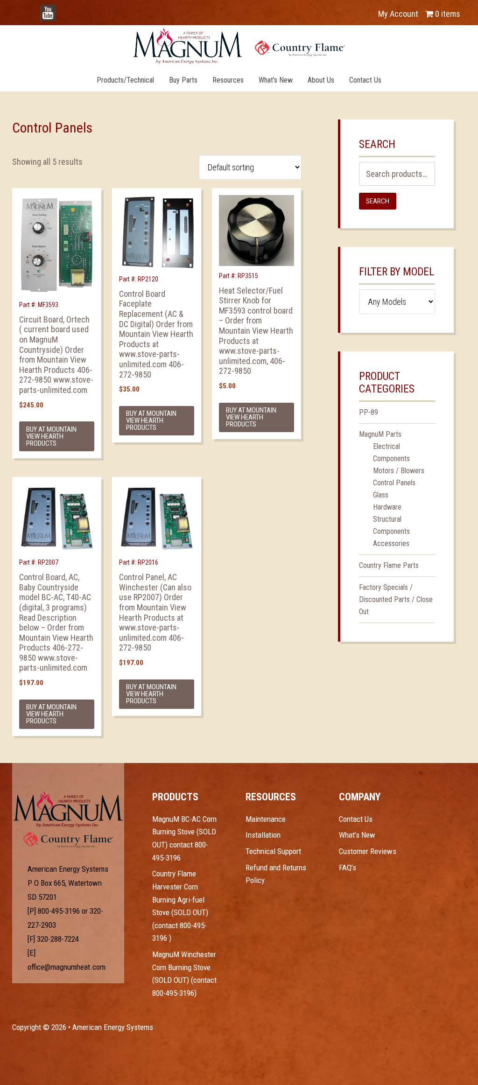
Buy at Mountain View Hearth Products (51, 436)
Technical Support (273, 851)
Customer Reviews (367, 851)
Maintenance (266, 819)
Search (377, 201)
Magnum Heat (239, 46)
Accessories (391, 543)
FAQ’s (347, 867)
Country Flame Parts (389, 565)
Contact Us (356, 819)
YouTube (61, 9)
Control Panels (394, 482)
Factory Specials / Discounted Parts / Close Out (396, 599)
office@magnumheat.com (66, 967)
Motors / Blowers (398, 470)
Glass (380, 494)
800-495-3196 (59, 911)
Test (68, 809)
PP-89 (368, 412)
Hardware (387, 507)
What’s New (357, 835)
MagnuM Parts (380, 434)
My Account (398, 14)
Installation (263, 835)
